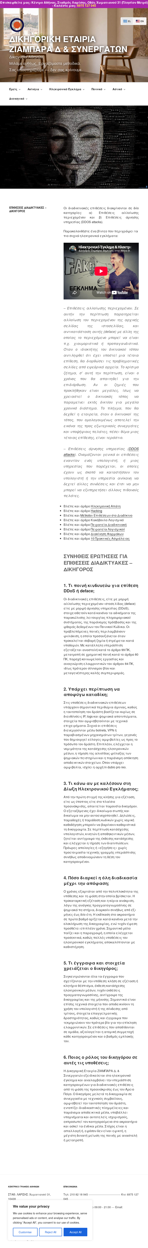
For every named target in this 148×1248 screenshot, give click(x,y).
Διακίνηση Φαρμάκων (107, 534)
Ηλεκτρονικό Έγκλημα (65, 89)
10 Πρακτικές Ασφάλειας (110, 538)
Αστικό (117, 89)
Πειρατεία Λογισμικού (108, 529)
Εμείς (13, 89)
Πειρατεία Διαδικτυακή (109, 524)
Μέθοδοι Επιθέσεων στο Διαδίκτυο (106, 515)
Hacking (96, 511)
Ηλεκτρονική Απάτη (106, 506)
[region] (50, 1220)
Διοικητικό (16, 98)
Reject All (50, 1232)
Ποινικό (97, 89)
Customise (25, 1232)
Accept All (76, 1232)
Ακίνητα (33, 89)
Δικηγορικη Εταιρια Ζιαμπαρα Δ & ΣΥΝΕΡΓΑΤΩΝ (68, 44)
